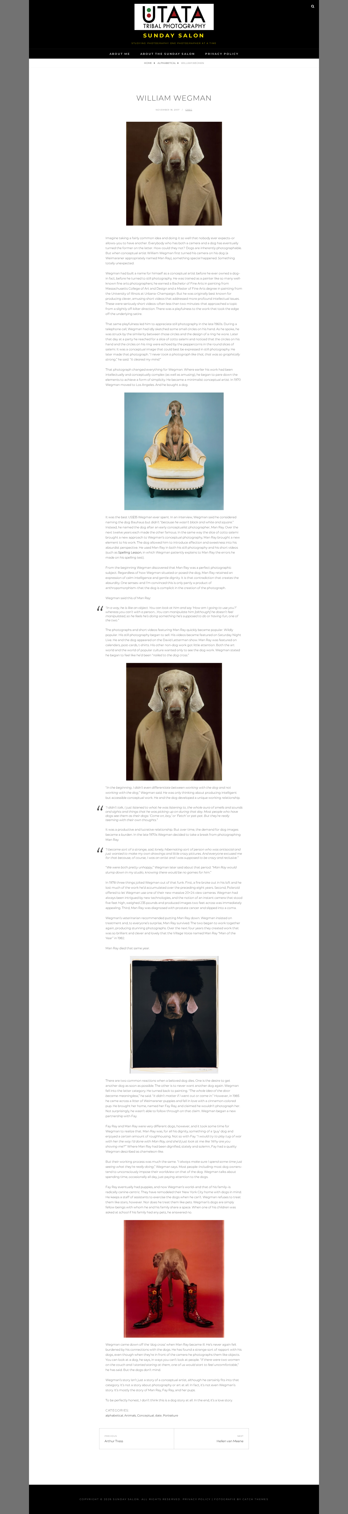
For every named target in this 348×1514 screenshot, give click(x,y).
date (158, 1415)
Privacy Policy (222, 54)
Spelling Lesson (129, 552)
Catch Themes (255, 1499)
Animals (130, 1415)
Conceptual (145, 1415)
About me (119, 54)
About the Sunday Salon (167, 54)
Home (148, 63)
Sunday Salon (174, 35)
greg (188, 110)
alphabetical (167, 63)
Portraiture (170, 1415)
